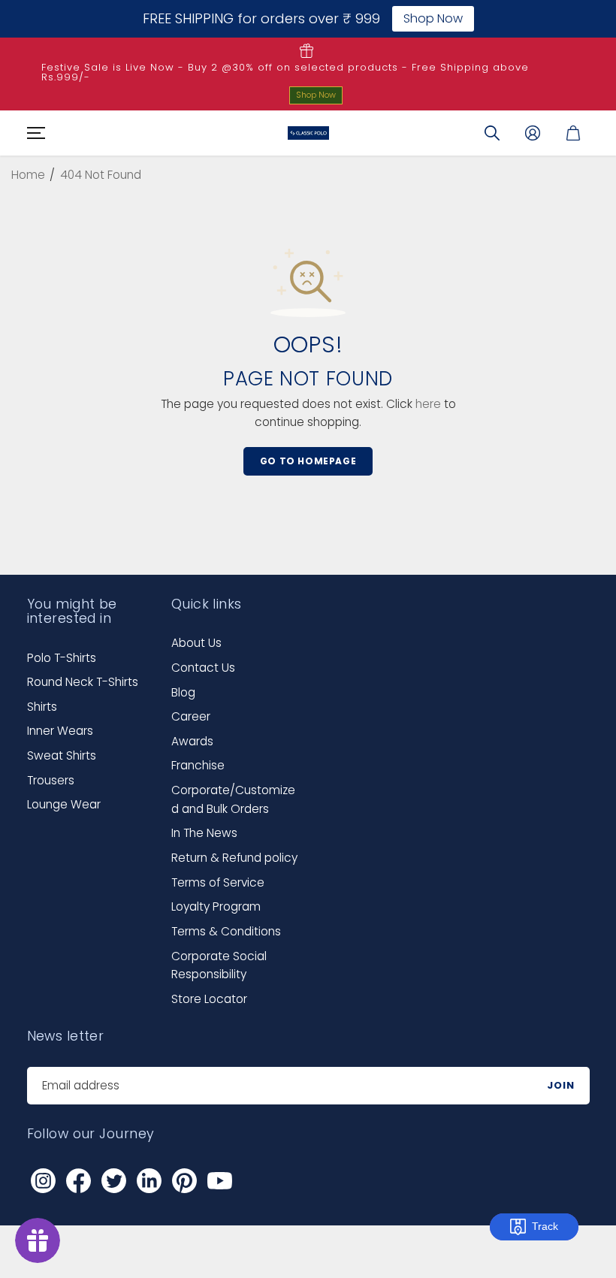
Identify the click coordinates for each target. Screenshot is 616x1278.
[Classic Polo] (308, 133)
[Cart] (573, 133)
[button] (34, 133)
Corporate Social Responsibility (219, 965)
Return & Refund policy (234, 858)
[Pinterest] (184, 1180)
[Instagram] (43, 1180)
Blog (183, 692)
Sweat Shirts (61, 755)
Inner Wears (60, 731)
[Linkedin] (149, 1180)
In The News (204, 833)
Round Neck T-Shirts (82, 682)
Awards (192, 741)
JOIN (561, 1085)
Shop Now (316, 95)
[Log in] (532, 133)
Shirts (42, 707)
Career (190, 716)
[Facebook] (78, 1180)
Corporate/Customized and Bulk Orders (233, 799)
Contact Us (203, 667)
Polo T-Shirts (61, 658)
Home (28, 175)
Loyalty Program (216, 906)
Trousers (50, 780)
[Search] (492, 133)
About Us (196, 643)
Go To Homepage (308, 461)
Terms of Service (217, 882)
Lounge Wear (64, 804)
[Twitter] (114, 1180)
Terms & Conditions (226, 931)
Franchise (198, 765)
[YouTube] (220, 1180)
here (428, 404)
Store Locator (209, 999)
